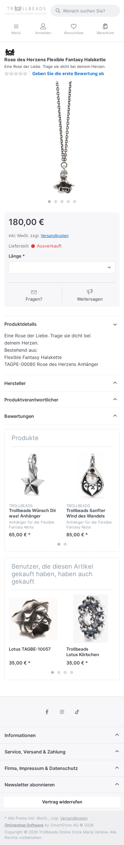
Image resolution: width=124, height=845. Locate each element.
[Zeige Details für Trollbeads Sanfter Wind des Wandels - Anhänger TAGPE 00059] (90, 475)
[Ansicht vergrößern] (62, 139)
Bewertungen (19, 416)
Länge (15, 256)
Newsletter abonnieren (30, 785)
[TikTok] (77, 712)
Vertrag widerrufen (62, 802)
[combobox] (85, 11)
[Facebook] (47, 712)
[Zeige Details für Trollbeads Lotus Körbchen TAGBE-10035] (90, 618)
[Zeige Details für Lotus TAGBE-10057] (33, 618)
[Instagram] (62, 712)
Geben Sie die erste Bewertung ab (68, 73)
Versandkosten (55, 235)
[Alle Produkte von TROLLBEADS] (9, 52)
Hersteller (15, 383)
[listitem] (62, 139)
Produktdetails (20, 324)
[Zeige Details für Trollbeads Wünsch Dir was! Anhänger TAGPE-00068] (33, 475)
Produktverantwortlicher (31, 400)
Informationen (20, 735)
